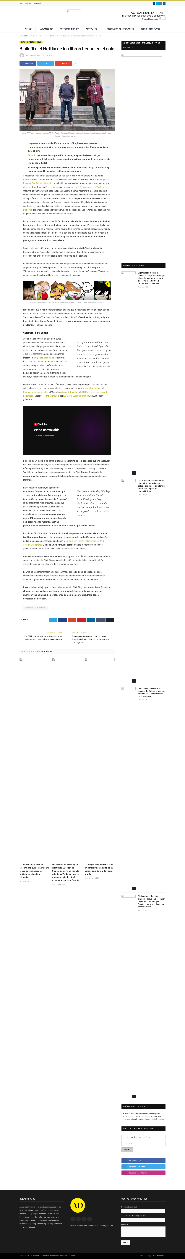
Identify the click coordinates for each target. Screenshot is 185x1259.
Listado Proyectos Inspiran (31, 42)
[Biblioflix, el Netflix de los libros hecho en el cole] (67, 100)
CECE (46, 3)
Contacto (37, 3)
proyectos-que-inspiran (35, 608)
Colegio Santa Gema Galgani (36, 392)
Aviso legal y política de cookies (152, 1256)
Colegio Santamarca (32, 545)
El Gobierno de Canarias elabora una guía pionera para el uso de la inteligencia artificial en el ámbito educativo (34, 871)
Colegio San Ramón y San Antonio (82, 541)
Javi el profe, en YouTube (92, 187)
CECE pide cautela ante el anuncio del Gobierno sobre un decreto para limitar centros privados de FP (151, 692)
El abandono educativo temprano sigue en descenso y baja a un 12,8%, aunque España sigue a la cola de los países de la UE (151, 901)
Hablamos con (46, 29)
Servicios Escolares (150, 29)
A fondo (29, 29)
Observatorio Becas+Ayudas (120, 29)
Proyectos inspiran (69, 29)
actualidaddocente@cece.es (101, 1226)
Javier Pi (75, 187)
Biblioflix (32, 155)
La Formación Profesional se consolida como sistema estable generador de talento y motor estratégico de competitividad (151, 486)
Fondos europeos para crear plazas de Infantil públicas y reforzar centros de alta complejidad (90, 639)
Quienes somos (26, 3)
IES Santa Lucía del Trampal (76, 396)
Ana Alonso (35, 55)
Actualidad (91, 29)
